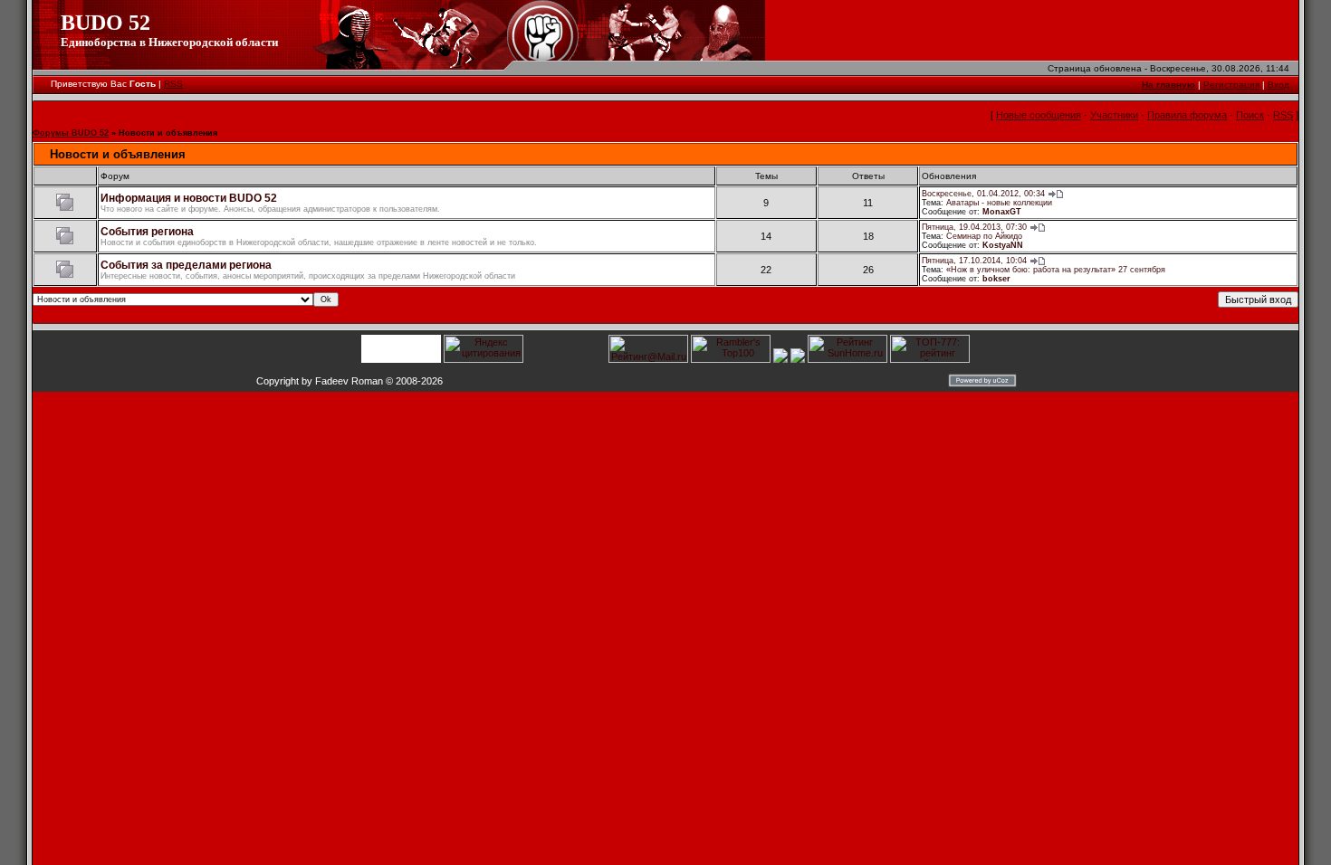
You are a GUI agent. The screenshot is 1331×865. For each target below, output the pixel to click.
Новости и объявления (168, 133)
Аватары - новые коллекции (999, 202)
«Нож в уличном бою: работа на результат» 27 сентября (1055, 269)
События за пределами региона (186, 265)
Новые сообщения (1038, 114)
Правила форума (1187, 114)
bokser (996, 278)
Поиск (1250, 114)
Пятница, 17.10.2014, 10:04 (974, 260)
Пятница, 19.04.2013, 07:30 (974, 227)
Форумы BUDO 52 (71, 133)
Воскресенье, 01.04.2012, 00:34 (983, 193)
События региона (147, 231)
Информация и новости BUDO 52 (189, 198)
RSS (173, 84)
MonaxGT (1001, 211)
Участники (1114, 114)
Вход (1278, 85)
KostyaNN (1002, 245)
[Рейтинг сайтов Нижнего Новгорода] (780, 359)
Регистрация (1231, 85)
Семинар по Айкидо (984, 236)
